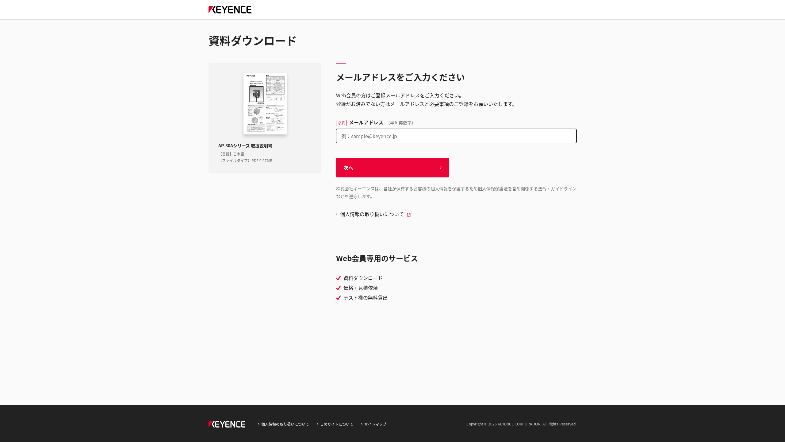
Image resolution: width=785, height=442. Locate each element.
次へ (348, 167)
